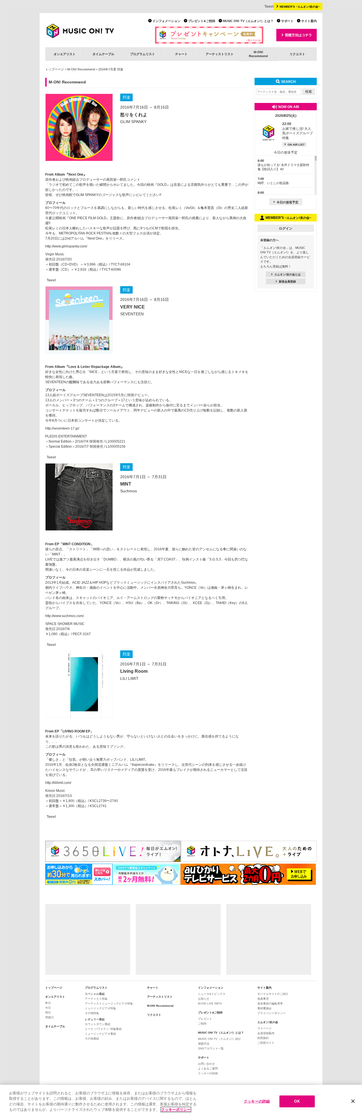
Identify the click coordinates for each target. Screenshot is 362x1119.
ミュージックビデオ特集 (100, 1008)
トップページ (54, 69)
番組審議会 (264, 1008)
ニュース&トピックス (211, 993)
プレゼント (205, 1018)
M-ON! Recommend (81, 69)
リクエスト (297, 54)
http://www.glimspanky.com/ (66, 246)
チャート (181, 54)
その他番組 (92, 1038)
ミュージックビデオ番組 (100, 1033)
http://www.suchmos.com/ (64, 616)
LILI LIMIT (129, 678)
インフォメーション (166, 21)
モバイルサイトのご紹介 (272, 993)
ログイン (285, 228)
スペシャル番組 (95, 993)
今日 (48, 1007)
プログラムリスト (142, 54)
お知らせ (203, 998)
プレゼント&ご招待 (201, 21)
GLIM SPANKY (133, 121)
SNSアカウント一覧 (211, 1048)
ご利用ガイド (265, 1042)
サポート (287, 21)
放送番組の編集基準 (270, 1003)
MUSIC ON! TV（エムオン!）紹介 (219, 1038)
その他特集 (92, 1013)
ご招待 (202, 1023)
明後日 (49, 1017)
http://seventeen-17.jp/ (62, 428)
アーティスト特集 (96, 998)
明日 (48, 1012)
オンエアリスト (65, 54)
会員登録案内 (265, 1033)
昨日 (48, 1002)
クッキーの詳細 (208, 1073)
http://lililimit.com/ (58, 783)
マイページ (264, 1028)
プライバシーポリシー (271, 1013)
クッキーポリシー (176, 1109)
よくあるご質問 (208, 1068)
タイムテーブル (103, 54)
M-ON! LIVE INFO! (210, 1003)
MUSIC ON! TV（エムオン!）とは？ (248, 21)
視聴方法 (203, 1043)
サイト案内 (309, 21)
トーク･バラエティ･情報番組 (103, 1028)
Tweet (268, 6)
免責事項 (263, 998)
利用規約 (263, 1038)
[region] (181, 1102)
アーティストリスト (220, 54)
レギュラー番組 (95, 1019)
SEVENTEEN (132, 314)
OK (296, 1101)
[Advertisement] (87, 939)
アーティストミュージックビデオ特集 (109, 1003)
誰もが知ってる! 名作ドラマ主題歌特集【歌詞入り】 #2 (283, 165)
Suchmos (128, 491)
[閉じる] (353, 1101)
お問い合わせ (206, 1063)
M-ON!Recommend (258, 53)
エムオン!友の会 (267, 1022)
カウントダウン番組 (97, 1024)
